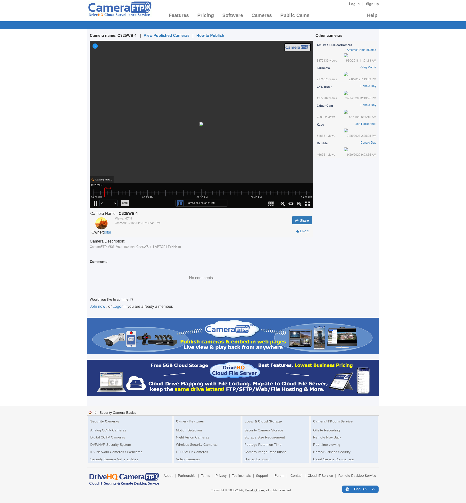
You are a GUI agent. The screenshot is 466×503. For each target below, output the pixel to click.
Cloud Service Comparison (333, 459)
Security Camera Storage (263, 430)
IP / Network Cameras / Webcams (116, 452)
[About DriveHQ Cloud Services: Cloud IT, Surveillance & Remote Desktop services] (124, 477)
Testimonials (241, 475)
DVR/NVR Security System (110, 444)
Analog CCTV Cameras (108, 430)
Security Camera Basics (118, 412)
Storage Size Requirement (264, 437)
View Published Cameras (167, 35)
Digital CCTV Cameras (107, 437)
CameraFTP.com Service (333, 421)
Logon (118, 306)
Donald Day (368, 86)
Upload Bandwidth (258, 459)
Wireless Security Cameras (196, 444)
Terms (205, 475)
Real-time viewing (326, 444)
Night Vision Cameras (192, 437)
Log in (354, 3)
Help (372, 15)
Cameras (261, 15)
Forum (279, 475)
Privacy (221, 475)
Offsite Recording (326, 430)
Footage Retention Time (263, 444)
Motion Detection (189, 430)
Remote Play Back (327, 437)
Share (304, 220)
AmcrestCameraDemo (361, 50)
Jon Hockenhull (366, 124)
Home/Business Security (331, 452)
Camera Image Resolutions (265, 452)
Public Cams (294, 15)
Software (232, 15)
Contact (296, 475)
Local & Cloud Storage (263, 421)
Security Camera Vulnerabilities (114, 459)
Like (304, 230)
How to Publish (210, 35)
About (168, 475)
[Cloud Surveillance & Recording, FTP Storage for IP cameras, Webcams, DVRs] (119, 10)
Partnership (187, 475)
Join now (98, 306)
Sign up (372, 3)
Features (179, 15)
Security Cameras (104, 421)
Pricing (205, 15)
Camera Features (190, 421)
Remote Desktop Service (357, 475)
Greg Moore (368, 67)
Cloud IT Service (320, 475)
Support (262, 475)
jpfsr (107, 232)
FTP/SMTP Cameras (192, 452)
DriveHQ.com (254, 490)
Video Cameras (188, 459)
